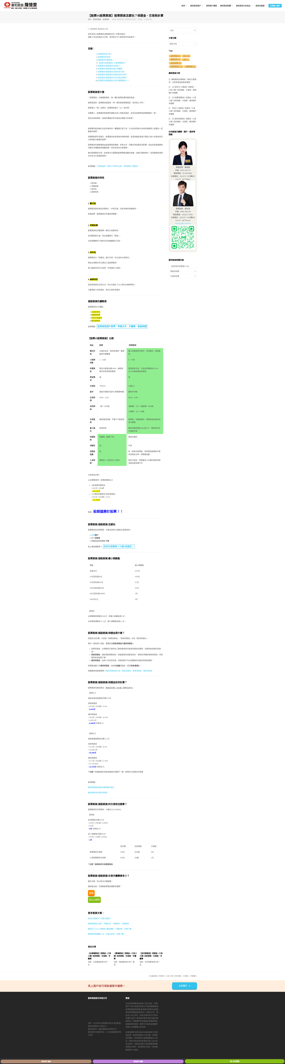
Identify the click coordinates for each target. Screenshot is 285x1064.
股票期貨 (93, 29)
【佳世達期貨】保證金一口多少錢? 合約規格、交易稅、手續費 (151, 956)
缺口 (186, 56)
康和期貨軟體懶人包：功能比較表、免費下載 (106, 934)
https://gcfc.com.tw (182, 223)
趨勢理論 (175, 56)
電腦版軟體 (174, 271)
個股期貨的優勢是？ (106, 60)
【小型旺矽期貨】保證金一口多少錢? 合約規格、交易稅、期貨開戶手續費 (182, 122)
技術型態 (176, 66)
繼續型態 (175, 59)
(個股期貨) (109, 66)
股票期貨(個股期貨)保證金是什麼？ (112, 72)
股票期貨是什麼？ (105, 54)
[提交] (194, 30)
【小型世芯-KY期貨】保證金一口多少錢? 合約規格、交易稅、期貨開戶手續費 (182, 90)
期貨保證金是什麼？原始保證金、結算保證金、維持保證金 (129, 671)
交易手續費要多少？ (121, 80)
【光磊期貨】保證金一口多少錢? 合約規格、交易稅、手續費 (171, 976)
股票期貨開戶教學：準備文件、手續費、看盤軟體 (122, 326)
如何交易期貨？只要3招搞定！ (119, 546)
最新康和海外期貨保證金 (98, 792)
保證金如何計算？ (120, 74)
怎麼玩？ (117, 66)
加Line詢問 (94, 899)
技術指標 (175, 63)
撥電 (91, 893)
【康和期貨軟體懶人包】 (180, 266)
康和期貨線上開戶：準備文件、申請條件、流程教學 (108, 923)
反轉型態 (190, 66)
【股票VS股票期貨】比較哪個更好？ (112, 63)
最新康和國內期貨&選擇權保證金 (101, 787)
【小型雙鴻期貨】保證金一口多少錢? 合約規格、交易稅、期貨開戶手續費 (182, 100)
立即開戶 (183, 985)
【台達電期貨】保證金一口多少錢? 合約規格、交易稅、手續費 (99, 956)
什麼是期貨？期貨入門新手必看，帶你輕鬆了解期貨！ (118, 166)
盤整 (185, 59)
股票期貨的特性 (104, 57)
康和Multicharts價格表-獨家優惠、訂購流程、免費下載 (109, 929)
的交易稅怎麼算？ (120, 77)
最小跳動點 (117, 69)
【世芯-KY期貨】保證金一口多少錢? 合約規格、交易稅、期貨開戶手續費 (182, 111)
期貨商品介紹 (103, 29)
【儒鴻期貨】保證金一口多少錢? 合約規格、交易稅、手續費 (125, 956)
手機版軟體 (174, 276)
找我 (93, 535)
